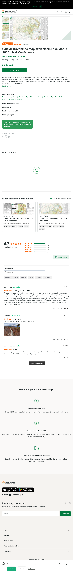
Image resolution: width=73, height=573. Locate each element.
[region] (36, 170)
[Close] (71, 563)
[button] (65, 308)
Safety (38, 277)
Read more (5, 86)
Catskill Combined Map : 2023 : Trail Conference (53, 220)
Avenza (7, 277)
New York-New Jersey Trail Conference (14, 56)
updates (47, 277)
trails (16, 277)
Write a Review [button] (62, 257)
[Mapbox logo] (7, 184)
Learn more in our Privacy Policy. (58, 564)
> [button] (37, 363)
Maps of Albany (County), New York (13, 97)
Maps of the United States (15, 99)
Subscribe (65, 514)
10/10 (31, 277)
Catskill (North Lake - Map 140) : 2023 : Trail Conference (19, 220)
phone (23, 277)
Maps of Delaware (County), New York (38, 97)
